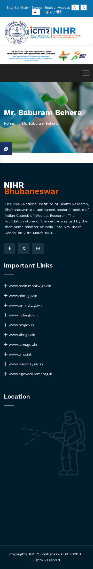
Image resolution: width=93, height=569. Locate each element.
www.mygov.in (20, 325)
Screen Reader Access (51, 7)
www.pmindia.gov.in (25, 305)
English (47, 12)
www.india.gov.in (22, 315)
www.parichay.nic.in (25, 364)
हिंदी (58, 12)
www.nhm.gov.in (22, 296)
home (9, 123)
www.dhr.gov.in (21, 335)
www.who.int (19, 354)
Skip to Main (17, 7)
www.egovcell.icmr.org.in (29, 374)
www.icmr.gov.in (22, 344)
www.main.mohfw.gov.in (29, 286)
